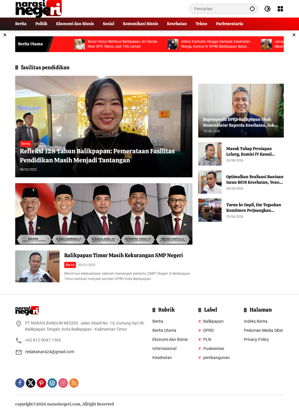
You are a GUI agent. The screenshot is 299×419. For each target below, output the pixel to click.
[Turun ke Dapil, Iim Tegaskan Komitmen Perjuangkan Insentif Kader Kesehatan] (210, 210)
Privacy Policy (256, 339)
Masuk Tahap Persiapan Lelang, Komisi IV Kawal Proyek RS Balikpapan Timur (253, 151)
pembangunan (216, 357)
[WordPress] (52, 383)
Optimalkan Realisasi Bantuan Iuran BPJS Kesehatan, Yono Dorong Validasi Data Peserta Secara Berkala (255, 180)
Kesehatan (162, 357)
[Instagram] (63, 383)
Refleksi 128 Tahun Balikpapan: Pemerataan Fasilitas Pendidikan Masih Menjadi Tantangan (97, 155)
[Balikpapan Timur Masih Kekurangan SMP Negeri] (37, 266)
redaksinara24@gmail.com (49, 351)
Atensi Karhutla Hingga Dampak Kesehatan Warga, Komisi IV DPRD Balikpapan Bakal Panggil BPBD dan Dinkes (203, 44)
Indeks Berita (255, 321)
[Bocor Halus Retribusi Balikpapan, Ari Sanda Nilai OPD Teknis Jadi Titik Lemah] (67, 44)
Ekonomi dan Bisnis (170, 339)
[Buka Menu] (280, 8)
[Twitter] (30, 383)
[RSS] (74, 383)
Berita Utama (164, 330)
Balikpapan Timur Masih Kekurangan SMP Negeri (123, 255)
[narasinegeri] (38, 8)
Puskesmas (213, 348)
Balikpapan (213, 321)
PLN (207, 339)
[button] (252, 8)
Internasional (164, 348)
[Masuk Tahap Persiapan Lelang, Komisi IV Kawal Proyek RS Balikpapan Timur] (210, 154)
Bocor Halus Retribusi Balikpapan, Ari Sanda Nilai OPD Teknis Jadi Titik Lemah (110, 44)
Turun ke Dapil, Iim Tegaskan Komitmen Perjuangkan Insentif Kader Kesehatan (253, 208)
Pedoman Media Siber (263, 330)
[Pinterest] (41, 383)
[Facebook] (20, 383)
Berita (25, 144)
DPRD (208, 330)
